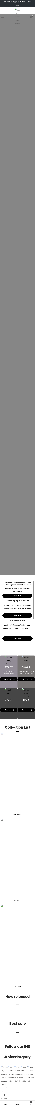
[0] (31, 17)
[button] (3, 1100)
